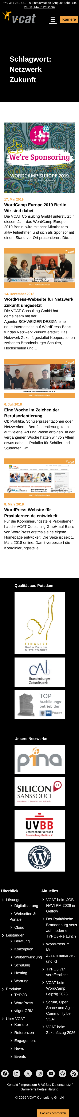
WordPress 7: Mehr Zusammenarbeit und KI (60, 952)
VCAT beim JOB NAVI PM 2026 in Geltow (60, 905)
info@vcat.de (42, 2)
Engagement (25, 1041)
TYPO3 (20, 995)
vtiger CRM (23, 1011)
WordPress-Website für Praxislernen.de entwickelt (31, 512)
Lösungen (14, 900)
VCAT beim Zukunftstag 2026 (60, 1030)
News (19, 1048)
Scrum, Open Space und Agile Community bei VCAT (60, 1010)
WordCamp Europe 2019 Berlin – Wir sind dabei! (37, 207)
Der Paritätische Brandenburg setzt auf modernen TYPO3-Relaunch (61, 927)
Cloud (19, 927)
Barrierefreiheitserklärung (40, 1089)
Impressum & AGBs (35, 1084)
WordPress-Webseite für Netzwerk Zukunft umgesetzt (38, 302)
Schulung (22, 965)
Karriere (69, 19)
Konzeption (23, 949)
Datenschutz (61, 1084)
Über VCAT (15, 1019)
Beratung (22, 941)
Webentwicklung (28, 957)
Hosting (20, 973)
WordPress (23, 1003)
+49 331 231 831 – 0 (16, 2)
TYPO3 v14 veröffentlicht (57, 972)
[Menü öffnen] (53, 20)
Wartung (21, 981)
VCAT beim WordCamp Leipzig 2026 (57, 988)
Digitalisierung (26, 906)
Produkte (13, 989)
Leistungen (15, 935)
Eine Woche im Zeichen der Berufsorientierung (31, 413)
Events (20, 1056)
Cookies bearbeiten (53, 1113)
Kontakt (12, 1084)
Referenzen (24, 1033)
